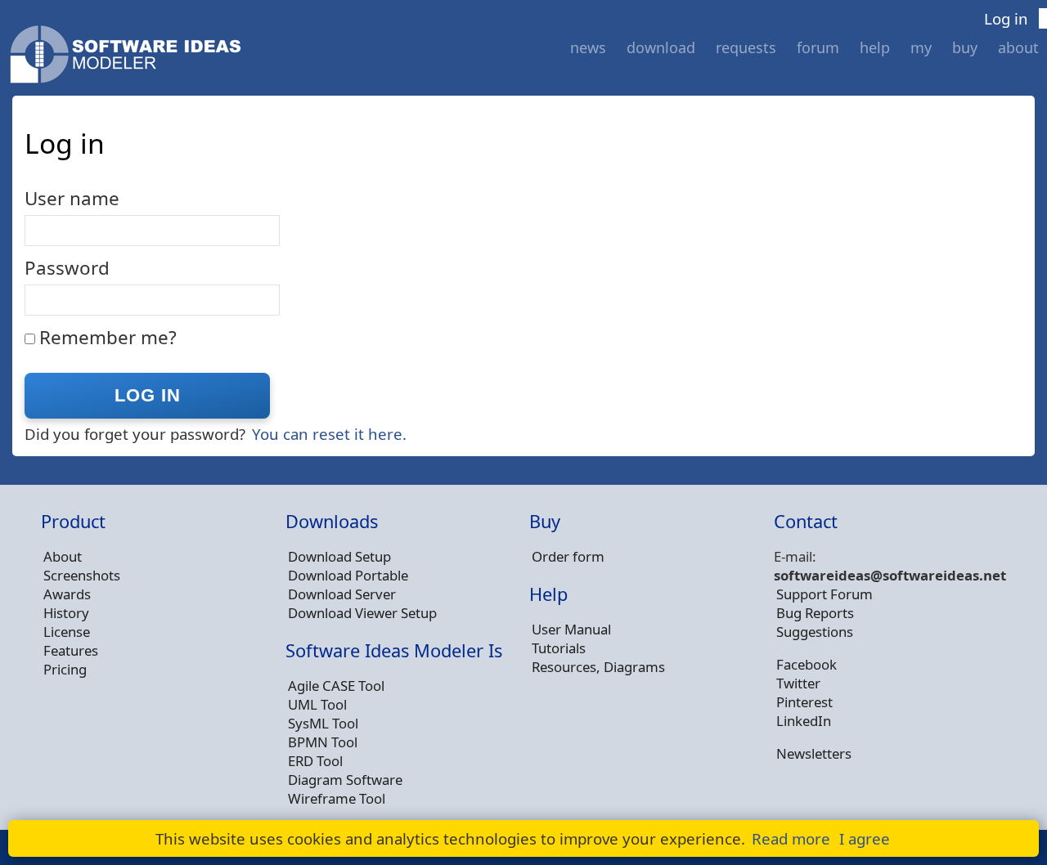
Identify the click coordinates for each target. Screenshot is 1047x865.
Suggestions (814, 631)
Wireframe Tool (336, 798)
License (66, 631)
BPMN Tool (322, 742)
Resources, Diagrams (598, 666)
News (588, 47)
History (66, 612)
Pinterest (804, 701)
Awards (67, 594)
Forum (818, 47)
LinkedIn (803, 720)
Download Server (342, 594)
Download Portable (348, 575)
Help (875, 47)
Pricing (65, 669)
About (1018, 47)
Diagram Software (345, 779)
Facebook (806, 664)
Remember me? (108, 337)
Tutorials (559, 648)
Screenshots (81, 575)
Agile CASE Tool (336, 685)
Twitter (798, 683)
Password (67, 267)
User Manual (571, 629)
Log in (1006, 18)
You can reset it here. (329, 434)
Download (661, 47)
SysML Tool (323, 723)
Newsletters (814, 753)
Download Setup (339, 556)
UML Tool (317, 704)
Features (70, 650)
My (921, 47)
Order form (568, 556)
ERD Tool (315, 760)
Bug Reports (815, 612)
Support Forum (824, 594)
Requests (746, 47)
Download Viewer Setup (362, 612)
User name (72, 198)
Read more (791, 838)
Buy (964, 47)
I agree (864, 838)
